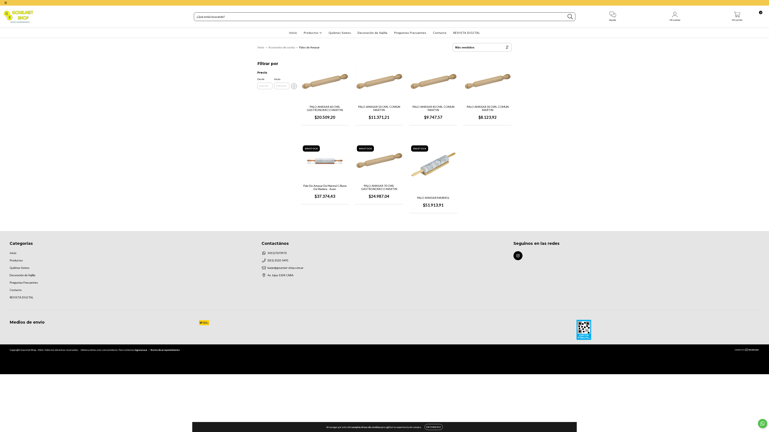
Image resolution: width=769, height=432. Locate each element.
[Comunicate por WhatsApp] (762, 423)
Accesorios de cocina (281, 47)
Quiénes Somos (340, 32)
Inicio (293, 32)
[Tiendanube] (746, 350)
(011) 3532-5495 (278, 260)
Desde (260, 79)
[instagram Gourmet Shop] (5, 2)
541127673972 (277, 253)
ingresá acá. (141, 349)
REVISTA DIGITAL (466, 32)
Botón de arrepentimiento (165, 349)
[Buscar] (570, 16)
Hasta (277, 79)
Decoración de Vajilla (373, 32)
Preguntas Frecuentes (410, 32)
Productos (311, 32)
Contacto (440, 32)
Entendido (433, 427)
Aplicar (294, 86)
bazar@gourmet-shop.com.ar (285, 267)
